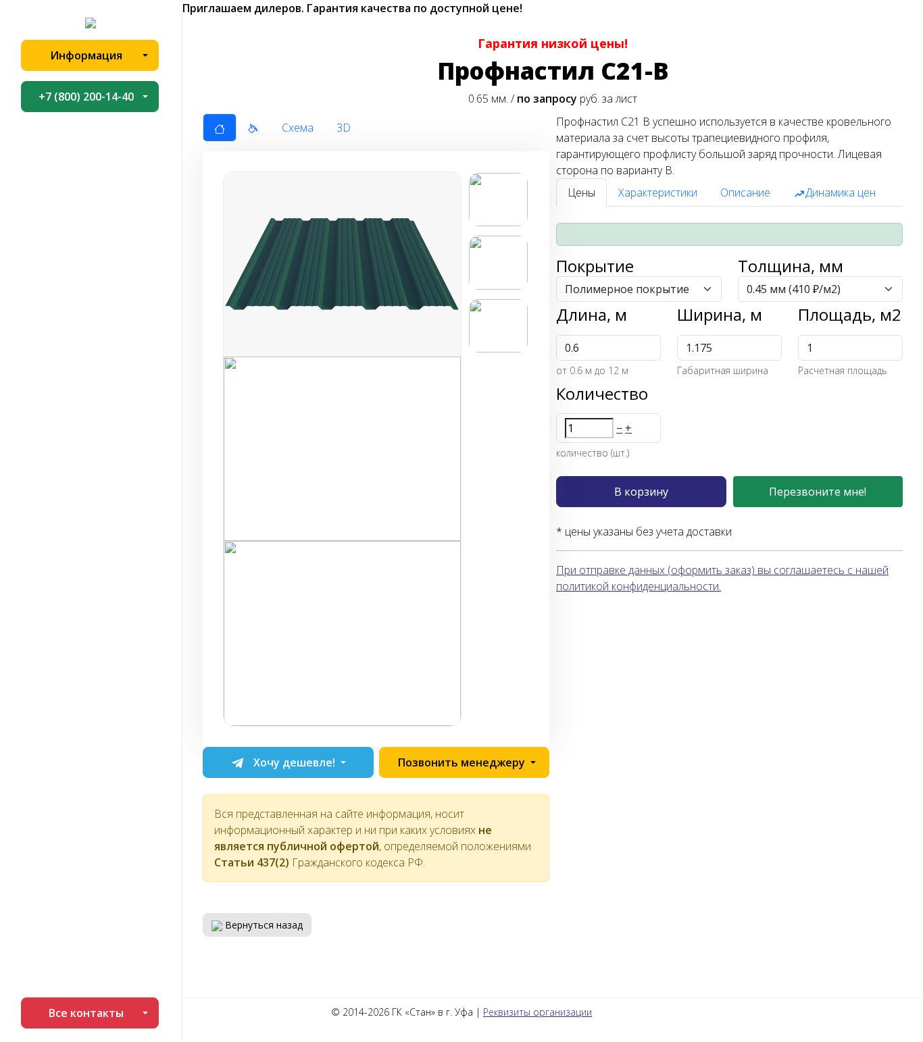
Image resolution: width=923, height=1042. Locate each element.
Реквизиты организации (537, 1012)
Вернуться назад (262, 924)
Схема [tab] (298, 127)
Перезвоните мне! (817, 491)
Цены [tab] (581, 192)
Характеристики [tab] (657, 192)
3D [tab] (343, 127)
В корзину (641, 491)
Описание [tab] (745, 192)
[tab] (219, 127)
